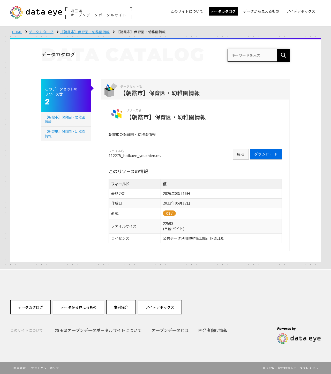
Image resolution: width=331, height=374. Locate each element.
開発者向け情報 (212, 330)
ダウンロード (266, 154)
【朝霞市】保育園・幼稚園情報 (85, 31)
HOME (17, 31)
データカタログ (41, 31)
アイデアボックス (160, 307)
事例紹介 (121, 307)
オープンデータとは (170, 330)
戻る (241, 154)
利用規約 (19, 368)
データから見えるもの (79, 307)
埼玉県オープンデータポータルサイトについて (98, 330)
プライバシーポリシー (46, 368)
